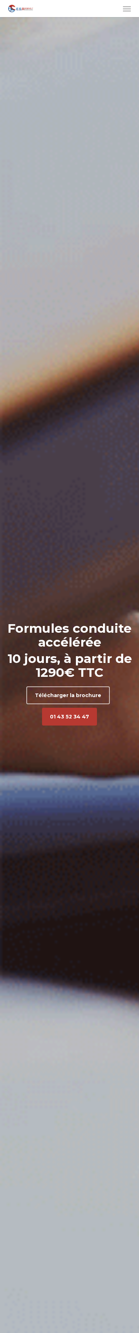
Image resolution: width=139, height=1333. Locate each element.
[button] (127, 8)
